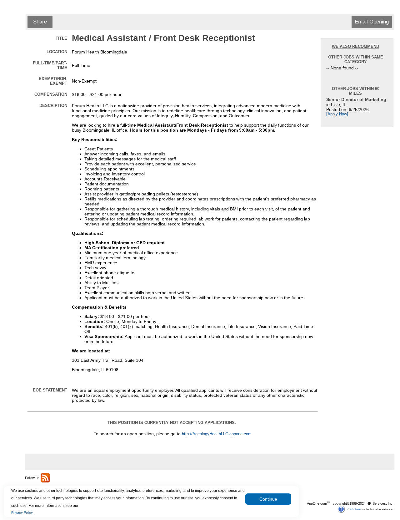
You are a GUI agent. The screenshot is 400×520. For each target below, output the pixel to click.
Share (40, 22)
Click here (354, 509)
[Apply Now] (337, 114)
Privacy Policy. (22, 512)
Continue (268, 499)
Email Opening (372, 22)
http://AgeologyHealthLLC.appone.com (217, 434)
